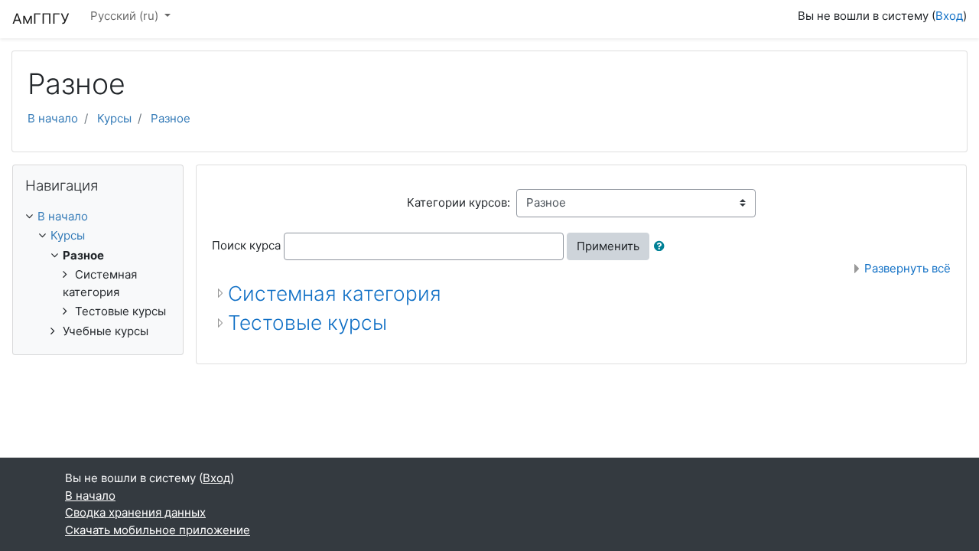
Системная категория (334, 293)
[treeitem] (98, 217)
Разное (170, 118)
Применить (608, 246)
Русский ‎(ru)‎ (125, 15)
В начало (53, 118)
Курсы (114, 118)
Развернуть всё (907, 268)
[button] (662, 246)
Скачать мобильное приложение (157, 530)
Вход (949, 15)
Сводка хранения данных (135, 512)
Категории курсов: (458, 202)
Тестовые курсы (307, 322)
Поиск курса (246, 245)
